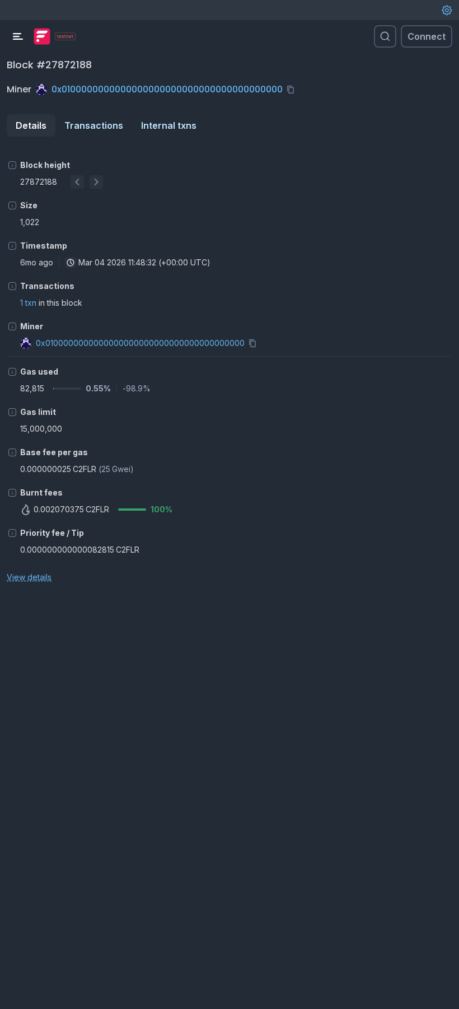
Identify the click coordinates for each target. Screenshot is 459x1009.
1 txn (28, 302)
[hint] (12, 165)
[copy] (292, 89)
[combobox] (70, 262)
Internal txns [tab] (168, 125)
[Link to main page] (42, 36)
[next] (96, 182)
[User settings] (446, 10)
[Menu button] (18, 36)
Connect (427, 36)
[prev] (77, 182)
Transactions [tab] (93, 125)
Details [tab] (31, 125)
